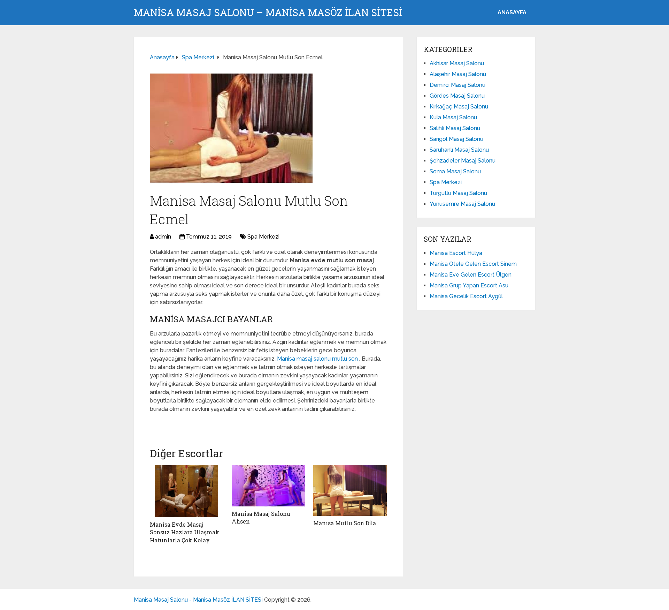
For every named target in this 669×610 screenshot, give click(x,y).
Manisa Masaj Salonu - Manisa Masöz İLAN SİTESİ (198, 599)
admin (163, 236)
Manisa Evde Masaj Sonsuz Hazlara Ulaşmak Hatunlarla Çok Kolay (184, 532)
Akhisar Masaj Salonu (457, 63)
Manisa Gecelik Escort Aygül (466, 296)
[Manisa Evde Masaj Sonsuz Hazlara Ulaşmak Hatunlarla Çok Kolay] (186, 491)
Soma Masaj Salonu (455, 171)
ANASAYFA (512, 12)
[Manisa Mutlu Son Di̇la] (350, 490)
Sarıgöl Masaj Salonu (456, 139)
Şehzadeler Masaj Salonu (462, 160)
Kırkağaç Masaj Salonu (459, 106)
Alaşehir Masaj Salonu (458, 74)
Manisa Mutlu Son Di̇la (344, 523)
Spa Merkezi (263, 236)
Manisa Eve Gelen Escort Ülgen (471, 274)
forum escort (169, 424)
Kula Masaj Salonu (453, 117)
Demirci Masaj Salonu (457, 85)
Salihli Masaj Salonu (455, 128)
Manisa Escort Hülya (456, 253)
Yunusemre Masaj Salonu (462, 204)
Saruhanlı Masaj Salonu (459, 149)
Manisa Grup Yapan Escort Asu (469, 285)
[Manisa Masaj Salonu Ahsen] (268, 485)
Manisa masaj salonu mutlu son (318, 358)
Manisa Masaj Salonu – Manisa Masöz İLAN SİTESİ (268, 12)
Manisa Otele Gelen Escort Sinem (473, 264)
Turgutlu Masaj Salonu (458, 193)
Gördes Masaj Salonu (457, 95)
